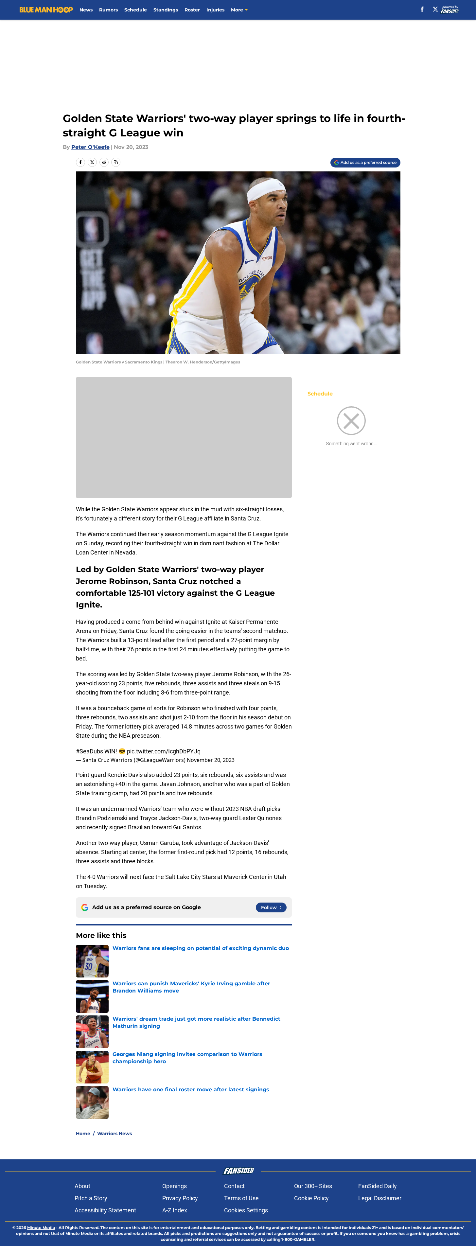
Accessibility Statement (105, 1210)
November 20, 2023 (211, 760)
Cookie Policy (311, 1198)
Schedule (135, 10)
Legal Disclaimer (379, 1198)
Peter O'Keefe (90, 147)
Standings (165, 10)
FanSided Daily (377, 1186)
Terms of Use (241, 1198)
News (86, 10)
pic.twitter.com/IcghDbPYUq (164, 751)
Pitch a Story (91, 1198)
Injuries (215, 10)
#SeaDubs (89, 751)
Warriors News (114, 1133)
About (82, 1186)
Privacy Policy (180, 1198)
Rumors (108, 10)
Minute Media (41, 1227)
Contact (234, 1186)
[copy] (115, 162)
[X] (435, 9)
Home (83, 1133)
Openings (174, 1186)
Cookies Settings (246, 1210)
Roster (192, 10)
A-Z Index (174, 1210)
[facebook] (422, 9)
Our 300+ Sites (313, 1186)
